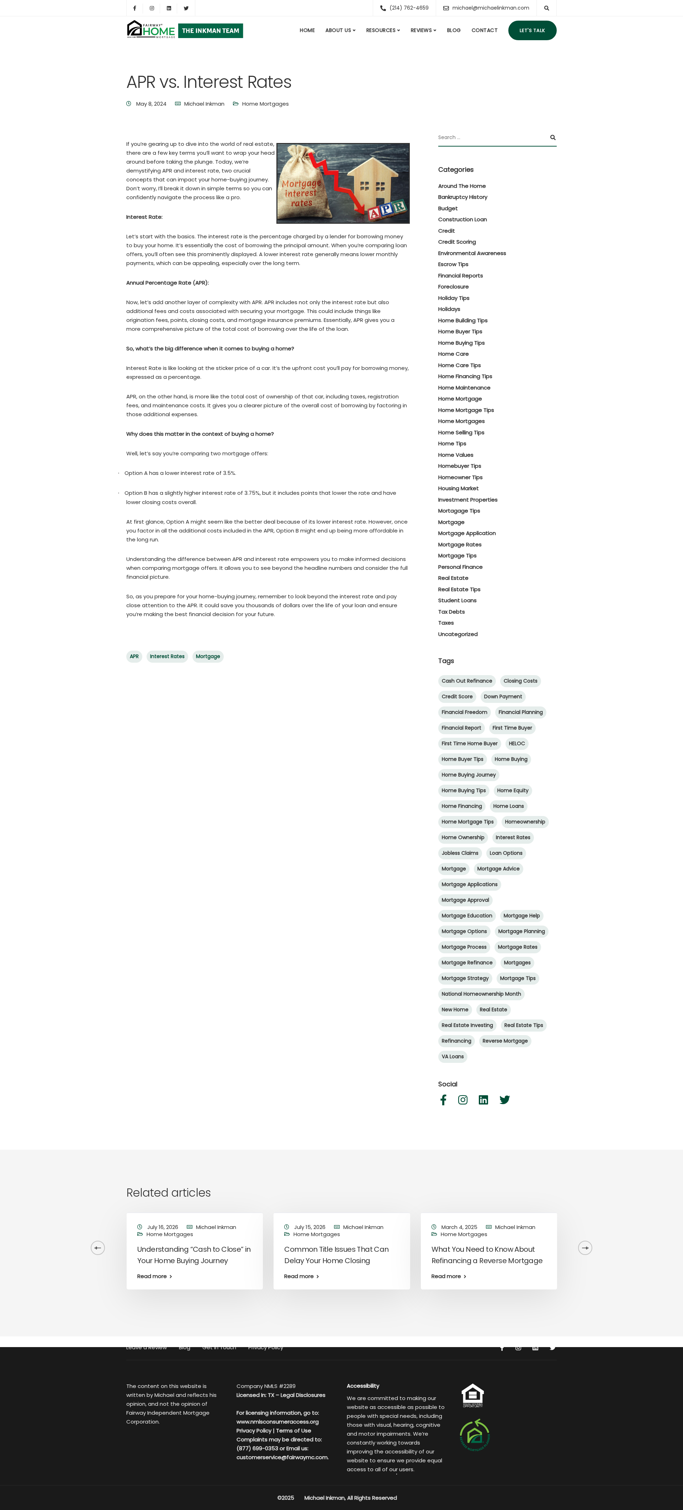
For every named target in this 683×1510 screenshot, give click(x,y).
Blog (454, 30)
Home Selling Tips (461, 432)
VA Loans (453, 1056)
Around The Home (462, 186)
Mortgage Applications (470, 884)
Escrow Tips (453, 264)
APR (134, 656)
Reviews (421, 30)
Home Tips (452, 443)
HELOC (517, 743)
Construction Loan (462, 219)
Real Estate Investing (467, 1025)
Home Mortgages (265, 103)
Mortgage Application (467, 533)
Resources (381, 30)
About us (338, 30)
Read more (152, 1276)
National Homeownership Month (481, 993)
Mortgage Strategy (465, 978)
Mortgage (208, 656)
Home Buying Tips (461, 342)
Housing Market (458, 488)
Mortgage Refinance (467, 962)
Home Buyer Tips (460, 331)
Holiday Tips (454, 298)
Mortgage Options (464, 931)
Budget (448, 208)
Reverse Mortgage (505, 1040)
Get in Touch (219, 1347)
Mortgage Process (464, 946)
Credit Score (457, 696)
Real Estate (453, 578)
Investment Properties (468, 499)
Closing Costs (521, 680)
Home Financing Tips (465, 376)
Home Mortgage (460, 398)
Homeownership (525, 821)
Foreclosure (453, 286)
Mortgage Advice (498, 868)
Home (307, 30)
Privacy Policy (265, 1347)
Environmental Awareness (472, 253)
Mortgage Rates (460, 544)
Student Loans (457, 600)
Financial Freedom (464, 712)
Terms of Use (293, 1430)
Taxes (446, 622)
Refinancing (456, 1040)
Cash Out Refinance (467, 680)
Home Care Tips (459, 365)
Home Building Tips (463, 320)
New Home (455, 1009)
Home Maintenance (464, 387)
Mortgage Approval (465, 900)
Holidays (449, 309)
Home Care (453, 353)
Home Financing (462, 806)
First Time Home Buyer (470, 743)
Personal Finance (460, 567)
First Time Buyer (512, 727)
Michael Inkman (204, 103)
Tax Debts (451, 611)
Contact (485, 30)
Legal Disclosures (303, 1395)
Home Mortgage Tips (466, 410)
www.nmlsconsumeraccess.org (278, 1421)
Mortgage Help (522, 915)
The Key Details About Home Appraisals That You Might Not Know (629, 1260)
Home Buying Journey (469, 774)
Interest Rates (167, 656)
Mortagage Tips (459, 510)
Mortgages (517, 962)
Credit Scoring (457, 241)
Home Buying (511, 759)
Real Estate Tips (459, 589)
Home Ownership (463, 837)
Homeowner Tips (460, 477)
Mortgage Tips (457, 555)
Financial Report (461, 727)
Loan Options (506, 853)
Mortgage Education (467, 915)
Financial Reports (460, 275)
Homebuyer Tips (459, 466)
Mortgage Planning (521, 931)
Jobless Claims (460, 853)
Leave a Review (146, 1347)
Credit (446, 230)
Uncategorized (458, 634)
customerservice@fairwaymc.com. (283, 1457)
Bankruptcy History (462, 197)
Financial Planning (521, 712)
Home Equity (513, 790)
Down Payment (503, 696)
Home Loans (508, 806)
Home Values (455, 455)
